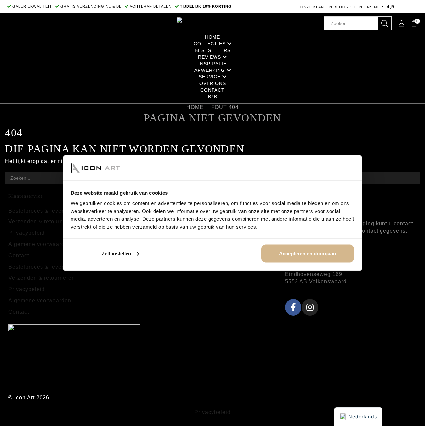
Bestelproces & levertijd (40, 210)
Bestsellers (213, 50)
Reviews (209, 57)
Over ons (212, 83)
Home (212, 37)
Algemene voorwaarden (39, 244)
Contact (212, 90)
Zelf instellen (116, 253)
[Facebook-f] (293, 307)
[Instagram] (310, 307)
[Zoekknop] (384, 23)
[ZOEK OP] (414, 178)
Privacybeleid (26, 233)
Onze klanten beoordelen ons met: (341, 7)
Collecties (210, 43)
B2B (212, 96)
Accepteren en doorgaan (307, 253)
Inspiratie (212, 63)
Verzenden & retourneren (41, 221)
